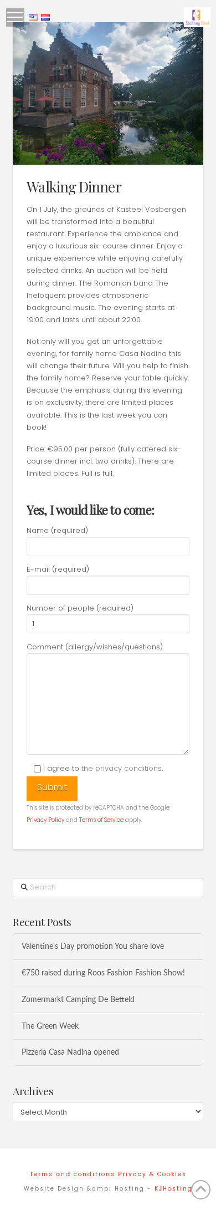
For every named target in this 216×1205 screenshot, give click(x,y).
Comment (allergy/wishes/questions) (95, 647)
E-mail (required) (58, 569)
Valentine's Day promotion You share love (93, 946)
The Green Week (50, 1026)
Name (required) (57, 530)
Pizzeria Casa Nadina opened (70, 1052)
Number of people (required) (80, 608)
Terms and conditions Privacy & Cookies (108, 1174)
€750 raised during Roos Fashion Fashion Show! (103, 973)
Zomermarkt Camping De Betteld (78, 999)
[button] (15, 17)
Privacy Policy (45, 820)
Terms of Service (101, 820)
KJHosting (174, 1188)
